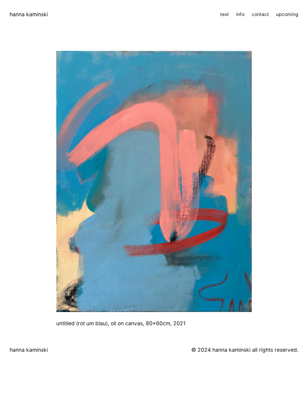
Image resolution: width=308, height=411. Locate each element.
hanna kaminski (29, 14)
